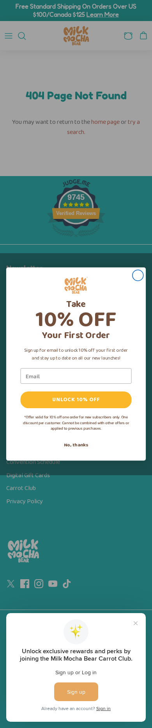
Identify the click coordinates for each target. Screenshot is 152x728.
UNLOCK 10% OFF (76, 399)
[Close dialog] (138, 275)
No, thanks (76, 445)
